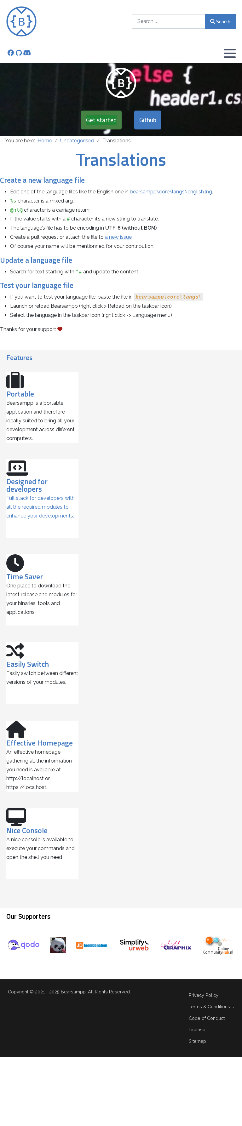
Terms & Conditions (209, 1006)
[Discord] (27, 53)
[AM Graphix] (176, 944)
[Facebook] (10, 53)
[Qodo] (23, 944)
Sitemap (197, 1041)
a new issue (118, 237)
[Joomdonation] (92, 945)
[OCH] (218, 944)
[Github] (19, 53)
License (197, 1029)
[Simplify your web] (134, 944)
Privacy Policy (203, 995)
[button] (230, 53)
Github (147, 120)
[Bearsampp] (21, 21)
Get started (101, 120)
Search (223, 21)
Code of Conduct (207, 1018)
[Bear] (58, 944)
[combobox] (168, 21)
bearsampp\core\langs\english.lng (171, 192)
